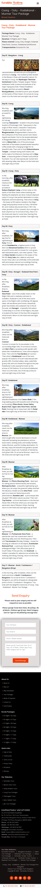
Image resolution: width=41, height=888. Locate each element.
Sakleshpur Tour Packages (22, 854)
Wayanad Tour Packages (9, 860)
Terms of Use (7, 759)
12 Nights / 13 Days (9, 742)
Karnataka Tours (8, 781)
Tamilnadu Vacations (8, 858)
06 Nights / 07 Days (9, 719)
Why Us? (6, 687)
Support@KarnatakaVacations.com (17, 832)
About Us (6, 683)
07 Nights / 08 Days (9, 723)
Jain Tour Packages (9, 804)
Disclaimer (6, 767)
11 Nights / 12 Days (9, 738)
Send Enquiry (7, 706)
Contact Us (7, 702)
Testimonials (7, 756)
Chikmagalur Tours (9, 796)
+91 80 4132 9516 (12, 822)
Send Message (20, 660)
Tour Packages (8, 694)
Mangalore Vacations (25, 852)
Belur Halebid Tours (9, 800)
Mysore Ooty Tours (9, 784)
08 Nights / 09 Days (9, 727)
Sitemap (6, 771)
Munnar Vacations (8, 17)
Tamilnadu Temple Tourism (27, 858)
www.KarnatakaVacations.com (18, 834)
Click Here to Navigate (18, 837)
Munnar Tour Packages (28, 860)
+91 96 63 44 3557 (16, 827)
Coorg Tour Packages (10, 792)
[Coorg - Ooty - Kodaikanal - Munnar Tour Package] (12, 3)
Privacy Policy (7, 763)
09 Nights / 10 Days (9, 731)
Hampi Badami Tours (10, 788)
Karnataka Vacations (16, 830)
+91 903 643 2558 (13, 825)
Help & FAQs (7, 752)
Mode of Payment (9, 698)
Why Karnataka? (8, 690)
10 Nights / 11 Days (9, 734)
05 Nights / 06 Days (9, 715)
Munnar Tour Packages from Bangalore (20, 869)
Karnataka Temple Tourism (23, 856)
